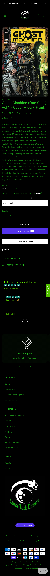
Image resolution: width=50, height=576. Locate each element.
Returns (8, 437)
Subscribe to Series (25, 242)
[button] (5, 15)
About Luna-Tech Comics (15, 415)
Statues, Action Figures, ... (15, 395)
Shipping (4, 189)
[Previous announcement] (4, 4)
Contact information (32, 569)
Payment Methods (12, 442)
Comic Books (10, 384)
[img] (26, 285)
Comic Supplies (11, 400)
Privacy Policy (10, 426)
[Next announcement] (45, 4)
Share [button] (6, 250)
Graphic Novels (11, 389)
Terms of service (40, 565)
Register (8, 463)
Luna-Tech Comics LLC (24, 562)
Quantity (5, 211)
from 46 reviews (11, 288)
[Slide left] (19, 366)
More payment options (25, 237)
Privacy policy (27, 565)
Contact (8, 421)
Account (8, 468)
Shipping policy (18, 569)
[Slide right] (30, 366)
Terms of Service (11, 448)
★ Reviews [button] (48, 290)
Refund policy (16, 565)
